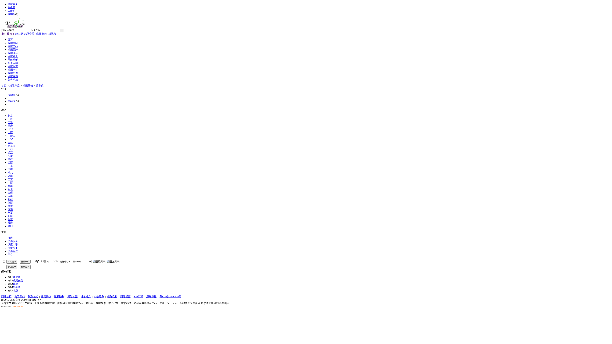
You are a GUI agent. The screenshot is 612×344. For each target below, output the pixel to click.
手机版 (11, 7)
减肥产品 (14, 85)
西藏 (10, 199)
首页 (3, 85)
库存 (10, 254)
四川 (10, 189)
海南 (10, 186)
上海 (10, 119)
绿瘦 (44, 33)
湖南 (10, 176)
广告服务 (99, 296)
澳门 (10, 226)
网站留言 (125, 296)
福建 (10, 159)
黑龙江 (11, 145)
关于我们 (20, 296)
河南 (10, 169)
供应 (10, 237)
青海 (10, 209)
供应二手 (13, 244)
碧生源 (19, 33)
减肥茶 (52, 33)
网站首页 (6, 296)
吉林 (10, 142)
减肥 (38, 33)
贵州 (10, 192)
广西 (10, 182)
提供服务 (13, 241)
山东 (10, 166)
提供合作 (13, 251)
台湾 (10, 219)
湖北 (10, 172)
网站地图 (72, 296)
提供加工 (13, 248)
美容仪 (40, 85)
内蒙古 (11, 135)
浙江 (10, 152)
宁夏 (10, 212)
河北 (10, 129)
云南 (10, 196)
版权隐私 (59, 296)
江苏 (10, 149)
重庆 (10, 125)
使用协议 (46, 296)
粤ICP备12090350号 (170, 296)
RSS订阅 (138, 296)
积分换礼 (112, 296)
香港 (10, 222)
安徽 (10, 155)
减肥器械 (28, 85)
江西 (10, 162)
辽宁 (10, 139)
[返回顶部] (1, 309)
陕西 (10, 202)
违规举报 (151, 296)
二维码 (11, 10)
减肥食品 (29, 33)
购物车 (11, 14)
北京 (10, 115)
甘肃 (10, 206)
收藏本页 (13, 4)
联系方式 (33, 296)
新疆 (10, 216)
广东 (10, 179)
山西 (10, 132)
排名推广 (86, 296)
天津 (10, 122)
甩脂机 (11, 94)
